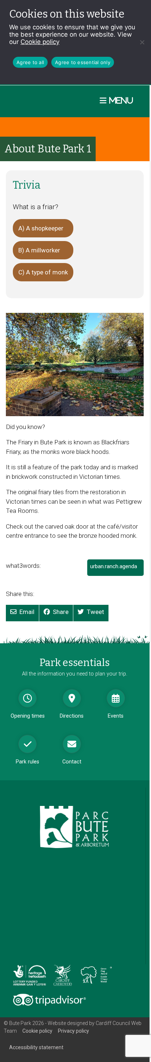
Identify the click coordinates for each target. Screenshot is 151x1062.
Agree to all (30, 62)
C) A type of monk (43, 272)
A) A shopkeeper (40, 228)
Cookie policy (40, 41)
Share (61, 611)
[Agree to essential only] (142, 42)
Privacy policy (73, 1031)
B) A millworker (39, 250)
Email (26, 611)
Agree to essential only (82, 62)
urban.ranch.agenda (115, 569)
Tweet (95, 611)
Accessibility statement (36, 1047)
